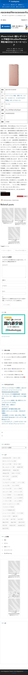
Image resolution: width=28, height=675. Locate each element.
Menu (4, 20)
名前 (3, 280)
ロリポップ (6, 516)
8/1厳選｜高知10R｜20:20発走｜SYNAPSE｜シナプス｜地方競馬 (15, 364)
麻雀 (5, 528)
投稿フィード (7, 546)
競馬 (21, 522)
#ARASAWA (7, 458)
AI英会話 (6, 473)
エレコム (7, 104)
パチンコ (18, 501)
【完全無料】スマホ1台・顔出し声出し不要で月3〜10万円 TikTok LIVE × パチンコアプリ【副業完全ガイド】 (14, 417)
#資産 (16, 470)
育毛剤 (12, 525)
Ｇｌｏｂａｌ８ (20, 7)
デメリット (18, 492)
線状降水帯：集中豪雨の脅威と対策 (11, 409)
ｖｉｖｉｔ (7, 4)
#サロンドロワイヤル (9, 461)
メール (4, 285)
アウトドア (6, 479)
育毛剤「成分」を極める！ (9, 404)
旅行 (13, 519)
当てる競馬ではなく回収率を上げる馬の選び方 (14, 353)
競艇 (5, 522)
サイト (3, 291)
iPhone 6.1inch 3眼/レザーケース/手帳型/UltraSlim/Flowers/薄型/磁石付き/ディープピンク (21, 250)
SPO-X (6, 476)
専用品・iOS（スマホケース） (13, 100)
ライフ (20, 513)
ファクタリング (8, 507)
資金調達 (21, 525)
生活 (20, 519)
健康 (15, 516)
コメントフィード (8, 550)
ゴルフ (15, 485)
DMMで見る (5, 194)
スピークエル (7, 488)
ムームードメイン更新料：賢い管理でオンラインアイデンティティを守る (13, 26)
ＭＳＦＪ (21, 4)
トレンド (7, 495)
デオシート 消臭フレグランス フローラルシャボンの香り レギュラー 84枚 (8, 250)
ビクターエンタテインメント (11, 504)
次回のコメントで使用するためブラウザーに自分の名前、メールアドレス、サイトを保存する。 (13, 299)
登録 (5, 540)
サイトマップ (5, 407)
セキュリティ (7, 492)
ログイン (6, 543)
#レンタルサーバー (9, 467)
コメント (4, 265)
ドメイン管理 (7, 498)
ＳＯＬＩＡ (14, 4)
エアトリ (20, 482)
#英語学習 (7, 470)
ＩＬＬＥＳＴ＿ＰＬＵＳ (9, 7)
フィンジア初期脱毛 (9, 510)
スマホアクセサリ (20, 98)
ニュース (18, 498)
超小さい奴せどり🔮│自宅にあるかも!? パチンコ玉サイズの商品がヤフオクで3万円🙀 (14, 370)
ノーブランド (7, 501)
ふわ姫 (14, 476)
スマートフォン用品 (10, 95)
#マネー (17, 464)
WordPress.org (8, 553)
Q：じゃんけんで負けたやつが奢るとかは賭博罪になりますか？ (15, 358)
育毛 (5, 525)
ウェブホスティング (9, 482)
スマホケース (11, 98)
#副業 (20, 467)
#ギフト (16, 458)
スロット (18, 488)
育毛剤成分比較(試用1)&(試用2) (10, 392)
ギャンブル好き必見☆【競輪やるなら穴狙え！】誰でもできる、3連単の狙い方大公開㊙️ (14, 376)
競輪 (13, 522)
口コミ (5, 519)
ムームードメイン (6, 336)
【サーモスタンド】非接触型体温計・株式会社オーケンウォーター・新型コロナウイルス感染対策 (14, 396)
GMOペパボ (16, 473)
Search (23, 20)
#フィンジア (7, 464)
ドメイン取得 (18, 495)
